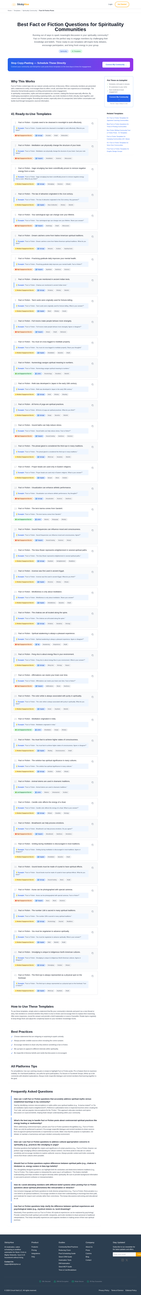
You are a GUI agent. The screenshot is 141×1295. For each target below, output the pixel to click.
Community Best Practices (68, 1247)
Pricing (34, 1250)
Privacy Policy (104, 1290)
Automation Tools (65, 1260)
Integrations (35, 1253)
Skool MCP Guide (65, 1267)
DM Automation (64, 1263)
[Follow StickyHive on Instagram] (122, 1260)
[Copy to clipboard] (92, 123)
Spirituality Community (30, 10)
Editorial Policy (131, 1290)
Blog (87, 1257)
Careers (89, 1253)
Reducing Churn (65, 1250)
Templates (17, 10)
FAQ (33, 1257)
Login (110, 4)
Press (88, 1250)
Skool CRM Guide (65, 1257)
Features (34, 1247)
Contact (88, 1260)
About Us (89, 1247)
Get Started (122, 4)
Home (10, 10)
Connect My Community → (116, 64)
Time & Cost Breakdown (67, 1270)
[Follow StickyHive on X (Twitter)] (127, 1260)
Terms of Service (117, 1290)
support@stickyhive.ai (12, 1264)
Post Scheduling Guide (67, 1253)
